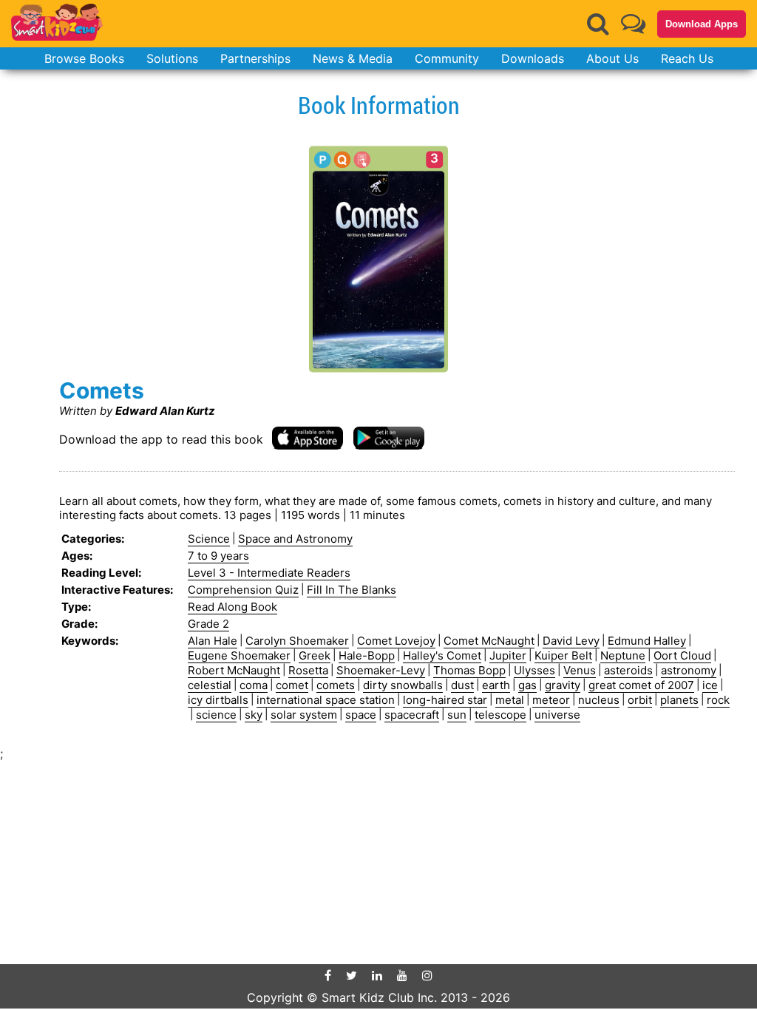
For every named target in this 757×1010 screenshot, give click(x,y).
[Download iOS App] (307, 437)
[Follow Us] (633, 23)
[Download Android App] (389, 437)
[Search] (598, 23)
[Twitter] (351, 975)
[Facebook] (328, 975)
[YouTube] (402, 975)
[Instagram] (427, 975)
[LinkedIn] (377, 975)
